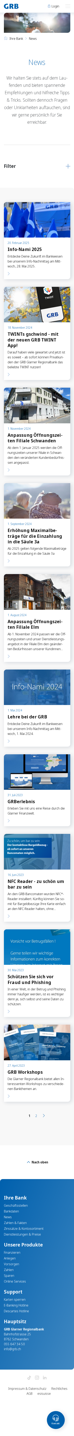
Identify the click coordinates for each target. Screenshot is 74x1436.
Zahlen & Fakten (15, 1223)
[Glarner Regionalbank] (18, 6)
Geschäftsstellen (16, 1205)
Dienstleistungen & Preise (22, 1234)
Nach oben (39, 1162)
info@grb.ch (12, 1349)
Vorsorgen (11, 1264)
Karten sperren (14, 1299)
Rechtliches (59, 1388)
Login (55, 6)
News (8, 1217)
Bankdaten (11, 1211)
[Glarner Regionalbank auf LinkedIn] (45, 1378)
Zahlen (9, 1270)
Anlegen (10, 1258)
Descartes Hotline (16, 1311)
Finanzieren (12, 1252)
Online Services (15, 1281)
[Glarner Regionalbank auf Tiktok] (29, 1378)
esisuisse (44, 1393)
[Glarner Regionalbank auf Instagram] (37, 1378)
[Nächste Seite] (43, 1115)
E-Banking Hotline (16, 1305)
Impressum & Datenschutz (27, 1388)
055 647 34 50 (14, 1344)
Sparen (9, 1275)
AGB (29, 1393)
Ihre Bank (16, 38)
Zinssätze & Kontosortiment (24, 1228)
